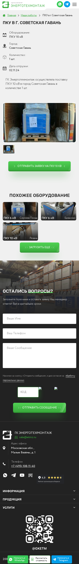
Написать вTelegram (63, 559)
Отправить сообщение (39, 408)
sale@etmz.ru (27, 437)
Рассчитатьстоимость (41, 559)
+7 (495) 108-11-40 (23, 466)
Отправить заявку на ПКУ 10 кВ (39, 166)
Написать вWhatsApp (19, 559)
